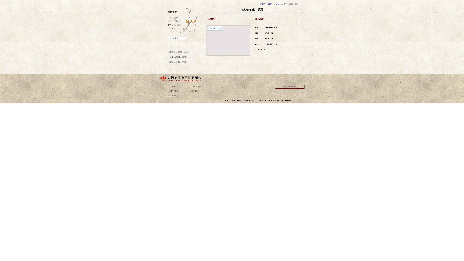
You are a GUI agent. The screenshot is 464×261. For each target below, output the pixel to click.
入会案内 (173, 96)
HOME (262, 4)
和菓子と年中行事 (178, 62)
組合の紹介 (174, 91)
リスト (278, 4)
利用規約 (195, 91)
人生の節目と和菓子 (179, 57)
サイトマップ (197, 86)
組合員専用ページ (290, 87)
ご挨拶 (172, 86)
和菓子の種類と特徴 (179, 52)
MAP (270, 4)
